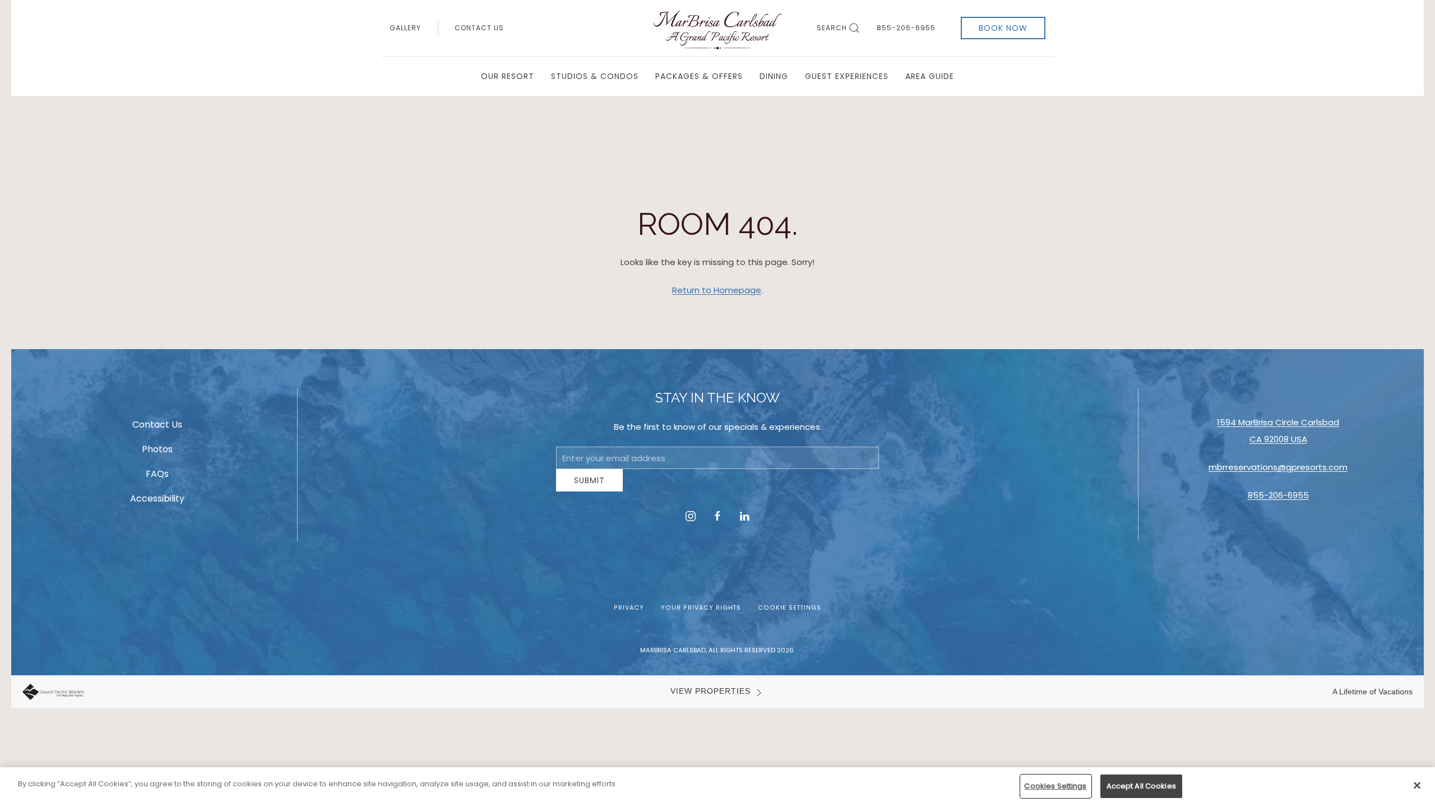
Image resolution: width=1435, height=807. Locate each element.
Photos (157, 453)
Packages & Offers (699, 76)
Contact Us (479, 28)
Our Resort (507, 76)
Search (832, 28)
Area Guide (929, 76)
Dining (774, 76)
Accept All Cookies (1141, 786)
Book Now (1003, 28)
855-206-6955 (906, 28)
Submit (589, 488)
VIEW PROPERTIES (710, 699)
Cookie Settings (789, 616)
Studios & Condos (594, 76)
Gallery (405, 28)
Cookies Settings (1055, 786)
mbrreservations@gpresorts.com (1278, 471)
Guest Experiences (846, 76)
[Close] (1417, 785)
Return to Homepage (716, 290)
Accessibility (157, 503)
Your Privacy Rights (701, 616)
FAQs (157, 478)
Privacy (629, 616)
